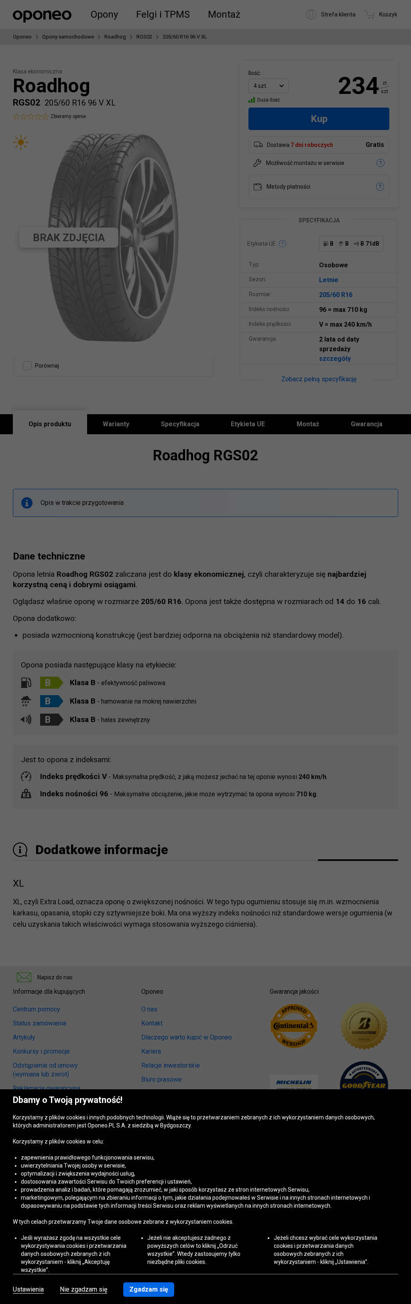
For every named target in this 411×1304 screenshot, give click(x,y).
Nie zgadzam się (83, 1289)
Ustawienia (28, 1289)
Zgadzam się (148, 1289)
